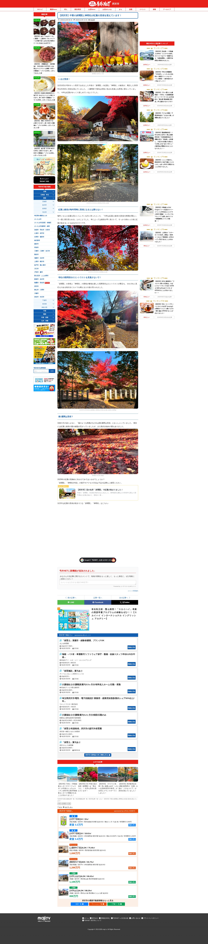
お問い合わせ (135, 918)
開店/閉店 (78, 9)
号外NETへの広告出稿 (120, 918)
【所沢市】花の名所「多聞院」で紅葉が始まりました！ (100, 490)
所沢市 (115, 3)
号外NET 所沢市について (92, 920)
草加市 (36, 247)
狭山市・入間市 (39, 290)
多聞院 (64, 803)
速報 (154, 9)
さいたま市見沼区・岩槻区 (42, 222)
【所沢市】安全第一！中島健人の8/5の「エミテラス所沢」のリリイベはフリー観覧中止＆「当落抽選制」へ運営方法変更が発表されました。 (164, 56)
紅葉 (69, 803)
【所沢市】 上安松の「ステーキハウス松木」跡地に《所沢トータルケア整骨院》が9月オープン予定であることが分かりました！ (164, 237)
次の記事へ (123, 598)
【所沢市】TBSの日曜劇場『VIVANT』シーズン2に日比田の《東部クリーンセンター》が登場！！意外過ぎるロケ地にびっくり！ (164, 76)
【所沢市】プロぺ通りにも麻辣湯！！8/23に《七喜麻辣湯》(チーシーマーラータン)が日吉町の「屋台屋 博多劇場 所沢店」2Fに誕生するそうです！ (164, 97)
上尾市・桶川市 (39, 261)
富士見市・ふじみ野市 (41, 275)
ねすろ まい (69, 807)
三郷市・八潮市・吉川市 (42, 251)
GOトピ (40, 9)
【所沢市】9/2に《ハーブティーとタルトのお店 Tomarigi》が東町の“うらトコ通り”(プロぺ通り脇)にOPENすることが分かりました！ (164, 308)
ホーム (86, 918)
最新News (53, 9)
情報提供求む (105, 918)
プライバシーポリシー (151, 918)
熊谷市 (36, 254)
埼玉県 (92, 20)
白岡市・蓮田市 (39, 237)
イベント (143, 9)
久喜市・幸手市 (39, 233)
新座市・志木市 (39, 279)
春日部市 (37, 240)
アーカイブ (167, 9)
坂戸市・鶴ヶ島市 (40, 265)
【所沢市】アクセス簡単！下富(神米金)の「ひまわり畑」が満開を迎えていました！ (164, 115)
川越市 (36, 293)
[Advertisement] (157, 26)
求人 (65, 9)
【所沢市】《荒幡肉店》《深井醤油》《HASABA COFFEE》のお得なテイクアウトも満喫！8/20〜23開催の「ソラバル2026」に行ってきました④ (44, 68)
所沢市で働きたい (66, 635)
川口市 (36, 268)
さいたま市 (37, 219)
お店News (91, 9)
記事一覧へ (97, 598)
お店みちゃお (107, 9)
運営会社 (95, 918)
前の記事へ (72, 598)
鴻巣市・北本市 (39, 258)
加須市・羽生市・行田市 (42, 230)
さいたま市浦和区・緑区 (42, 226)
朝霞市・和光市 (41, 282)
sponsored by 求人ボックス (83, 635)
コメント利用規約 (133, 591)
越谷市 (36, 244)
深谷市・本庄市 (39, 297)
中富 (59, 803)
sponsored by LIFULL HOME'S (124, 811)
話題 (130, 9)
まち (120, 9)
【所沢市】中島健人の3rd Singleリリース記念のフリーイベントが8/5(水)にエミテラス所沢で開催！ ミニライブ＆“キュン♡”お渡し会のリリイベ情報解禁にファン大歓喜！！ (164, 214)
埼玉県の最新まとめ (40, 215)
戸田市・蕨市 (38, 272)
